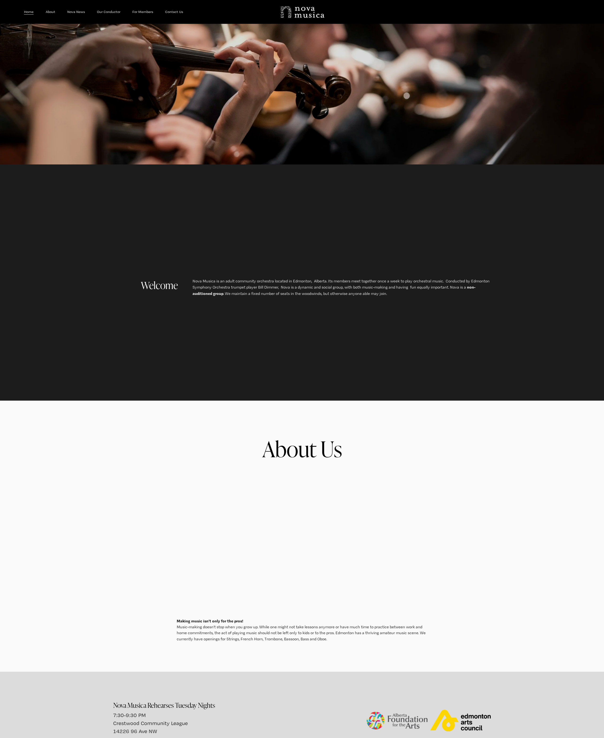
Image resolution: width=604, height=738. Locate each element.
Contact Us (174, 12)
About (50, 12)
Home (29, 12)
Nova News (76, 12)
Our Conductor (108, 12)
